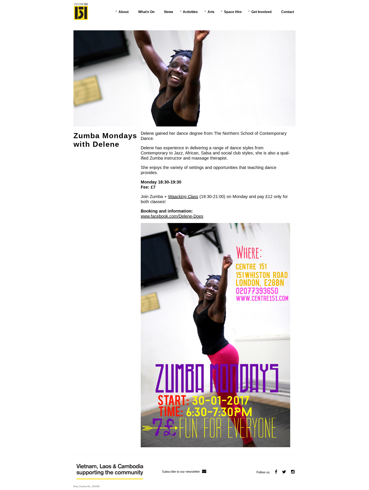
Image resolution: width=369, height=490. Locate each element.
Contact (287, 12)
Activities (190, 12)
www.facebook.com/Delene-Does (172, 216)
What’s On (146, 12)
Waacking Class (183, 196)
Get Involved (261, 12)
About (124, 12)
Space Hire (233, 12)
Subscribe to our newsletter (181, 471)
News (168, 12)
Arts (211, 12)
